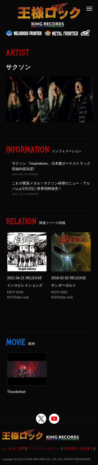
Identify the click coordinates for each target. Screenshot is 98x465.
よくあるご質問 (13, 448)
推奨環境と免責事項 (78, 448)
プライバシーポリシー (44, 448)
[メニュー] (89, 9)
